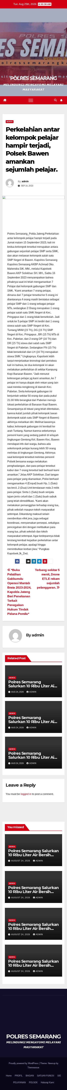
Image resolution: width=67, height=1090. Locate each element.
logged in (26, 794)
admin (25, 181)
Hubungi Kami (47, 1082)
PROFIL (18, 1075)
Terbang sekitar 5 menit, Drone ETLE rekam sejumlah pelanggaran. (47, 578)
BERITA (10, 121)
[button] (55, 100)
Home (9, 1075)
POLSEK (33, 1082)
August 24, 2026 (21, 861)
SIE (59, 1075)
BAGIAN (30, 1075)
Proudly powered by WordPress (24, 1063)
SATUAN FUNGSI (45, 1075)
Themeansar (33, 1067)
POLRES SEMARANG (33, 78)
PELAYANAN (19, 1082)
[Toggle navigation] (30, 100)
